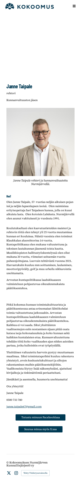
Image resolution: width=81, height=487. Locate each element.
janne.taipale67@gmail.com (24, 406)
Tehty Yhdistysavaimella (35, 473)
